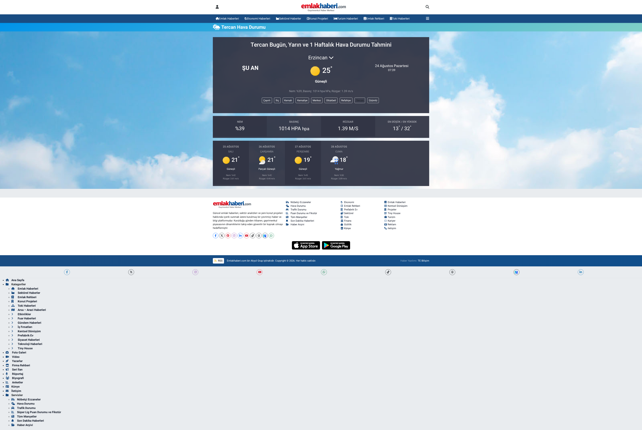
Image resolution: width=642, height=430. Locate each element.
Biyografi (17, 378)
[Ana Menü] (427, 19)
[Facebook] (215, 235)
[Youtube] (246, 235)
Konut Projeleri (318, 18)
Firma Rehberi (20, 365)
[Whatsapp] (271, 235)
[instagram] (195, 272)
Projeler (392, 209)
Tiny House (394, 213)
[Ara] (427, 7)
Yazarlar (17, 361)
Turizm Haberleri (347, 18)
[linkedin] (581, 272)
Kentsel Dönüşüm (397, 205)
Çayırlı (266, 100)
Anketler (17, 382)
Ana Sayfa (17, 280)
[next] (516, 272)
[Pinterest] (228, 235)
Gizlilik (348, 224)
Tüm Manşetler (299, 217)
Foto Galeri (18, 352)
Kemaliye (302, 100)
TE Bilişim (423, 260)
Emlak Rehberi (375, 18)
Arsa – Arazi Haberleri (31, 310)
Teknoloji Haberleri (29, 344)
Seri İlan (17, 369)
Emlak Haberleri (229, 18)
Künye (347, 228)
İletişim (16, 391)
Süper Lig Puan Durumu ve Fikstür (39, 412)
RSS (220, 260)
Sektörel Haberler (290, 18)
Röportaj (17, 374)
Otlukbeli (331, 100)
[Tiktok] (252, 235)
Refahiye (346, 100)
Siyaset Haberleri (28, 339)
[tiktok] (388, 272)
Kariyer (391, 220)
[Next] (265, 235)
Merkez (317, 100)
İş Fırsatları (24, 327)
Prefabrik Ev (350, 209)
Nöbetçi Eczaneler (301, 202)
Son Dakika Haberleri (302, 220)
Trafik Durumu (298, 209)
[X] (222, 235)
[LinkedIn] (240, 235)
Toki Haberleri (401, 18)
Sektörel (348, 213)
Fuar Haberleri (26, 318)
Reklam (392, 224)
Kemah (288, 100)
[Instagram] (234, 235)
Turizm (391, 217)
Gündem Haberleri (29, 322)
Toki (346, 217)
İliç (277, 100)
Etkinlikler (24, 314)
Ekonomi (349, 202)
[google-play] (336, 245)
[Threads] (259, 235)
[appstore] (306, 245)
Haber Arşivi (297, 224)
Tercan (360, 100)
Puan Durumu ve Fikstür (304, 213)
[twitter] (131, 272)
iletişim (392, 228)
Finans (347, 220)
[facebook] (67, 272)
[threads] (452, 272)
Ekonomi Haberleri (258, 18)
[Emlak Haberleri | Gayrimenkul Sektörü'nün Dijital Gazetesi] (324, 7)
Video (15, 356)
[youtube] (259, 272)
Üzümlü (373, 100)
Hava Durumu (298, 205)
